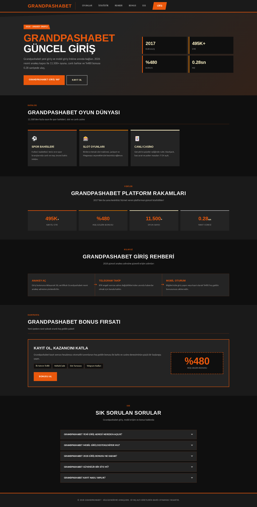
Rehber (119, 6)
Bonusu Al (45, 376)
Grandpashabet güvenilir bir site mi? (86, 467)
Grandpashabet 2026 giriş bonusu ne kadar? (90, 456)
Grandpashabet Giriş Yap (44, 79)
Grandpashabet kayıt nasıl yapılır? (85, 478)
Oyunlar (87, 6)
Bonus (132, 6)
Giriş (159, 6)
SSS (144, 6)
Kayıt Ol (77, 80)
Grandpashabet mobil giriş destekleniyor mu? (92, 445)
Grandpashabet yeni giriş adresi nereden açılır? (93, 434)
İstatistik (103, 6)
